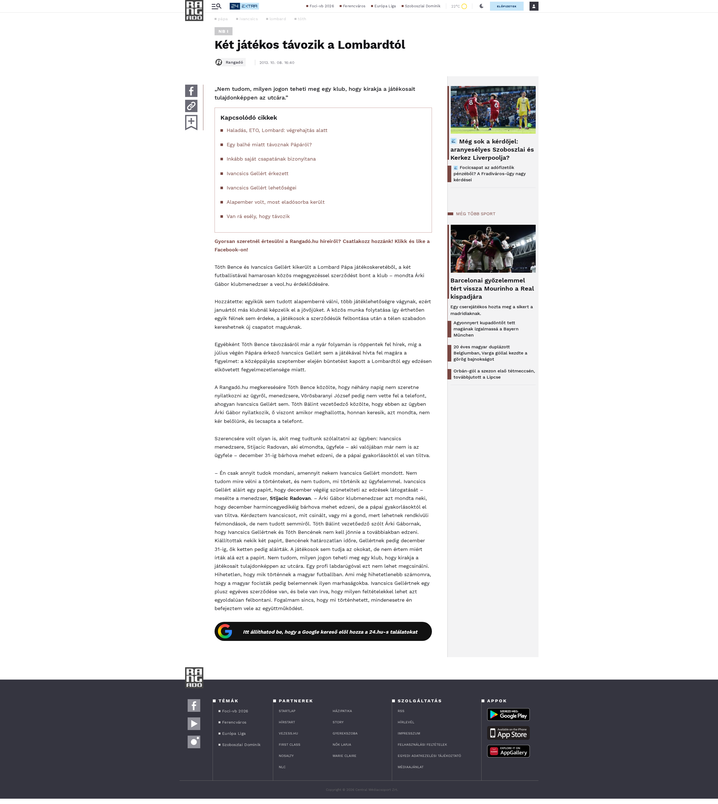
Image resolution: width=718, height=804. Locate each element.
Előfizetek (507, 6)
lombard (278, 19)
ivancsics (249, 19)
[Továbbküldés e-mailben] (191, 106)
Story (338, 722)
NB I (223, 31)
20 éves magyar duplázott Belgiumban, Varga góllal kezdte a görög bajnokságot (490, 353)
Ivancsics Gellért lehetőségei (261, 188)
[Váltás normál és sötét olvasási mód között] (481, 6)
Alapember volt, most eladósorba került (276, 202)
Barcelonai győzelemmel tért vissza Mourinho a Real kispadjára (492, 288)
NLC (282, 767)
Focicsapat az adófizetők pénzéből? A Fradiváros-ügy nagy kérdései (490, 173)
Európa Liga (385, 6)
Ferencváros (354, 6)
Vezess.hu (288, 733)
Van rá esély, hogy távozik (258, 216)
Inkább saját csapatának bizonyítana (271, 159)
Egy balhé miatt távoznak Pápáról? (269, 144)
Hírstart (287, 722)
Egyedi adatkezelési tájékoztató (429, 756)
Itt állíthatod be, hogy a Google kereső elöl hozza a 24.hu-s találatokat (330, 632)
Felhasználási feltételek (422, 745)
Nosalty (286, 756)
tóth (302, 19)
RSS (401, 711)
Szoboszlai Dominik (422, 6)
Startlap (287, 711)
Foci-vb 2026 (322, 6)
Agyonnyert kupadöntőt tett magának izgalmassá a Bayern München (486, 329)
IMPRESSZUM (409, 733)
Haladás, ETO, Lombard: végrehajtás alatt (277, 130)
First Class (289, 745)
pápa (223, 19)
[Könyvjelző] (191, 122)
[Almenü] (216, 6)
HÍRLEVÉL (406, 722)
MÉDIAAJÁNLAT (411, 767)
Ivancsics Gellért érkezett (258, 173)
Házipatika (342, 711)
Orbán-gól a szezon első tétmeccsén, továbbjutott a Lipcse (494, 374)
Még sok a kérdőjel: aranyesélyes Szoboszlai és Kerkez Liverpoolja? (492, 149)
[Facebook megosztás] (191, 91)
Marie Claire (344, 756)
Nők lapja (342, 745)
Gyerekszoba (345, 733)
